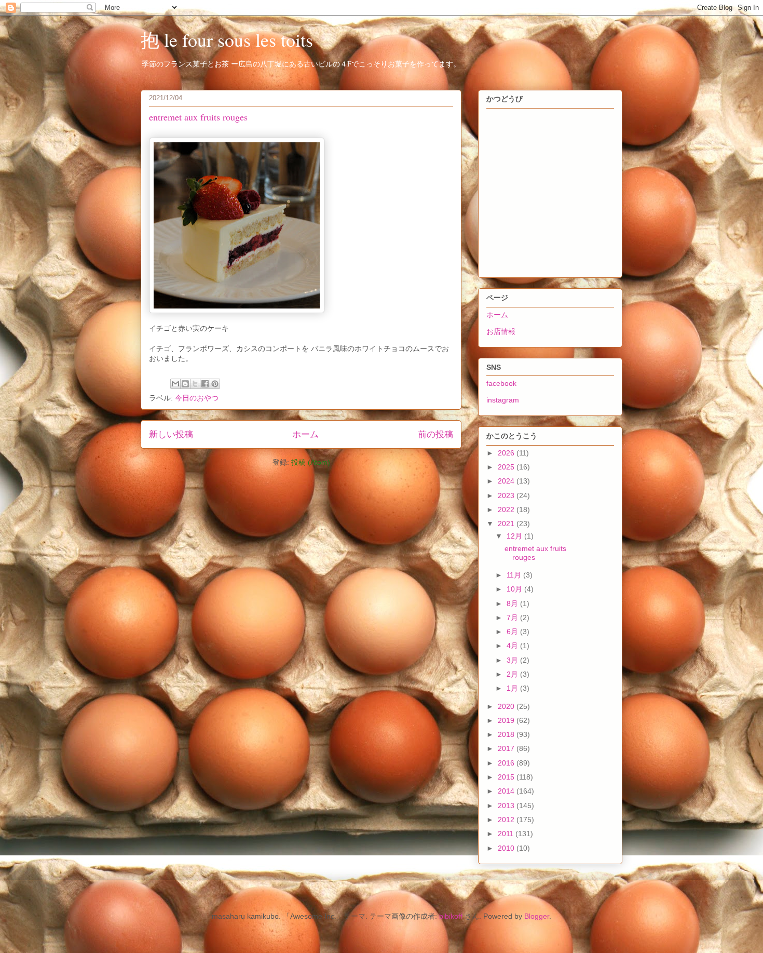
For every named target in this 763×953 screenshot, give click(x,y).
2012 (507, 819)
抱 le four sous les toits (227, 39)
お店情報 (500, 331)
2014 (507, 791)
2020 (507, 706)
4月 (513, 645)
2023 (507, 495)
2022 (507, 509)
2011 (506, 833)
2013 (507, 805)
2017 (507, 748)
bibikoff (450, 916)
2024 (507, 481)
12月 (515, 536)
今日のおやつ (197, 398)
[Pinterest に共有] (215, 384)
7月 (513, 617)
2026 (507, 453)
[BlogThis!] (185, 384)
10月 (515, 589)
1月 (513, 688)
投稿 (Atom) (310, 462)
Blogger (536, 916)
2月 (513, 674)
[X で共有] (195, 384)
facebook (501, 383)
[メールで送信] (175, 384)
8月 (513, 603)
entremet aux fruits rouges (198, 117)
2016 (507, 763)
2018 (507, 734)
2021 (507, 523)
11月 (515, 575)
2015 (507, 777)
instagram (502, 400)
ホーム (305, 434)
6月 (513, 631)
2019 (507, 720)
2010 (507, 848)
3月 (513, 660)
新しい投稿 (171, 434)
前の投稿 (435, 434)
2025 (507, 467)
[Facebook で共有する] (205, 384)
